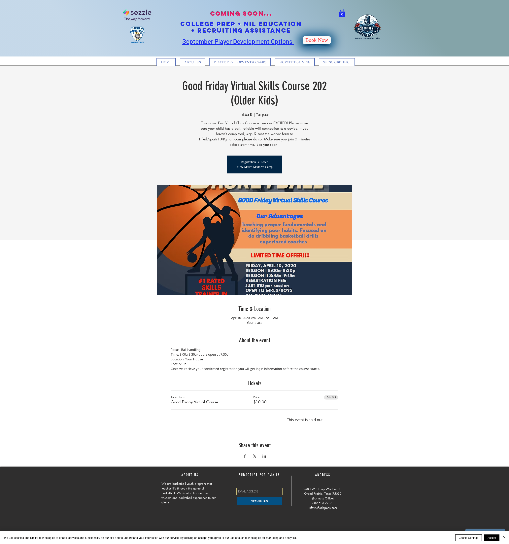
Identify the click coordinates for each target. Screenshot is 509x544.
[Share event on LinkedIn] (264, 456)
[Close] (504, 537)
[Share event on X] (254, 456)
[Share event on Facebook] (245, 456)
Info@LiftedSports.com (323, 508)
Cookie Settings (468, 538)
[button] (342, 13)
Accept (492, 538)
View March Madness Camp (255, 166)
